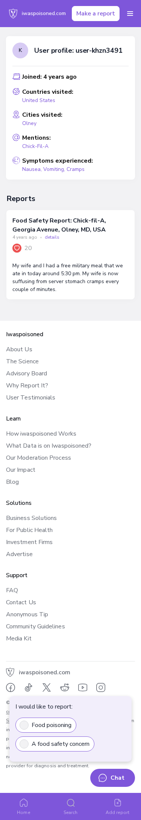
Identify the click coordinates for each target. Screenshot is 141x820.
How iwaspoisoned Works (41, 434)
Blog (12, 482)
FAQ (12, 590)
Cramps (76, 169)
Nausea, (32, 169)
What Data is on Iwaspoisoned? (48, 446)
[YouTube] (82, 687)
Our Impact (20, 470)
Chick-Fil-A (35, 146)
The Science (22, 361)
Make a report (95, 13)
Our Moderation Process (38, 458)
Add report (117, 812)
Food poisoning (51, 725)
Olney (29, 123)
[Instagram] (100, 687)
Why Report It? (27, 385)
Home (23, 812)
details (52, 237)
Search (70, 812)
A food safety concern (60, 744)
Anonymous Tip (27, 614)
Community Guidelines (35, 626)
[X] (46, 687)
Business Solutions (31, 518)
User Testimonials (30, 397)
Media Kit (19, 638)
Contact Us (21, 602)
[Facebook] (10, 687)
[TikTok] (28, 687)
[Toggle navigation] (130, 13)
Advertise (19, 554)
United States (38, 100)
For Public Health (29, 530)
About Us (19, 349)
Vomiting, (55, 169)
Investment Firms (29, 542)
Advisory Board (26, 373)
